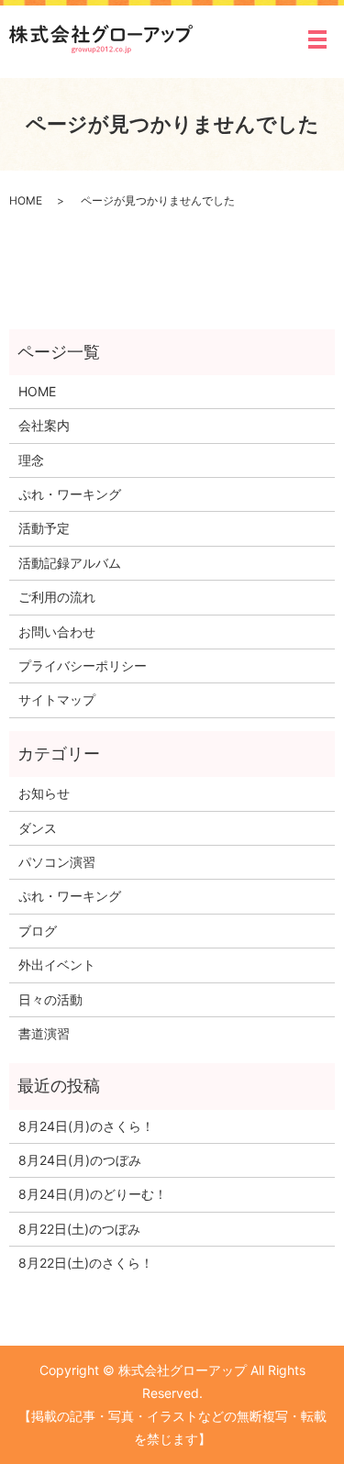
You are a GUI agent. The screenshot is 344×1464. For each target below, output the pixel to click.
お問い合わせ (56, 631)
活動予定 (44, 528)
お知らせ (44, 793)
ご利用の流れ (56, 596)
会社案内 (44, 425)
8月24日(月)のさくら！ (86, 1126)
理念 (31, 460)
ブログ (37, 930)
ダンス (37, 828)
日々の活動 (50, 999)
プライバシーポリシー (82, 665)
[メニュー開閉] (317, 39)
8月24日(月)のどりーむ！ (92, 1194)
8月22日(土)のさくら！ (85, 1262)
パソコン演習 (56, 862)
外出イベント (56, 964)
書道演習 (44, 1033)
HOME (25, 200)
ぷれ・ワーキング (69, 494)
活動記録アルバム (69, 563)
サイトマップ (56, 699)
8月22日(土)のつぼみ (79, 1229)
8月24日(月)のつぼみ (79, 1160)
